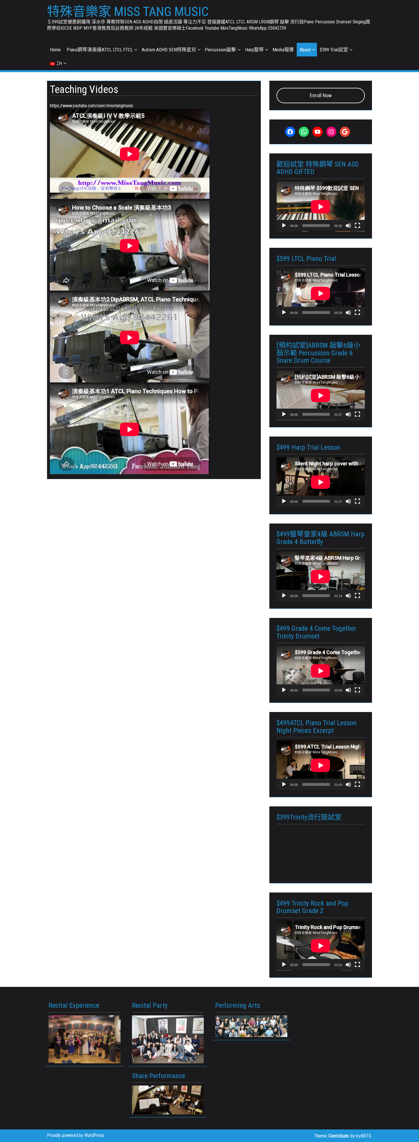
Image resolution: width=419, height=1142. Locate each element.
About (305, 49)
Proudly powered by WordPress (75, 1135)
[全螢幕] (357, 225)
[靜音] (348, 225)
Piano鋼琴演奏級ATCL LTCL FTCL (100, 49)
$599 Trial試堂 (334, 49)
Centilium (339, 1136)
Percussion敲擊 (220, 49)
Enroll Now (321, 95)
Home (55, 49)
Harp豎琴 (254, 49)
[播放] (284, 225)
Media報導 (283, 49)
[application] (320, 207)
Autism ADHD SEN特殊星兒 (169, 49)
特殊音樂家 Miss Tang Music (128, 12)
